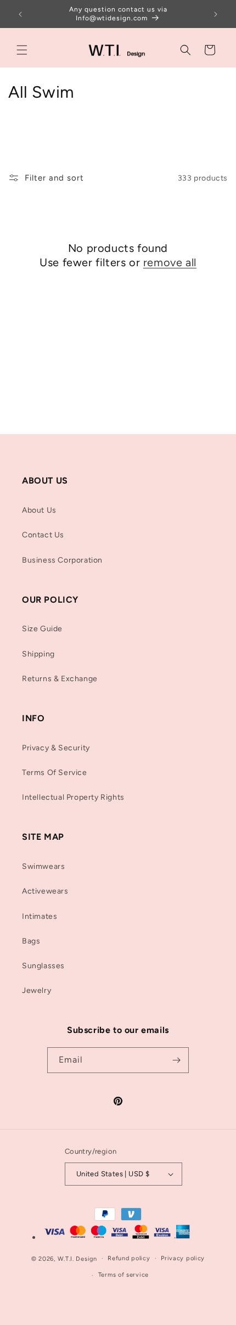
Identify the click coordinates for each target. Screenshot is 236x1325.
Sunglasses (43, 965)
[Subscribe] (176, 1060)
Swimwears (43, 866)
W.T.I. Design (77, 1258)
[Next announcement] (216, 14)
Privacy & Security (56, 748)
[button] (22, 50)
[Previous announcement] (20, 14)
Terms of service (123, 1274)
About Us (39, 510)
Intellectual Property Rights (73, 797)
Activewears (45, 891)
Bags (31, 941)
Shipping (38, 654)
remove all (169, 262)
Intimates (39, 916)
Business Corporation (62, 560)
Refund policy (129, 1258)
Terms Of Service (54, 772)
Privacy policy (183, 1258)
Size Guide (42, 628)
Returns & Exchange (60, 678)
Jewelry (36, 990)
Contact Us (43, 535)
